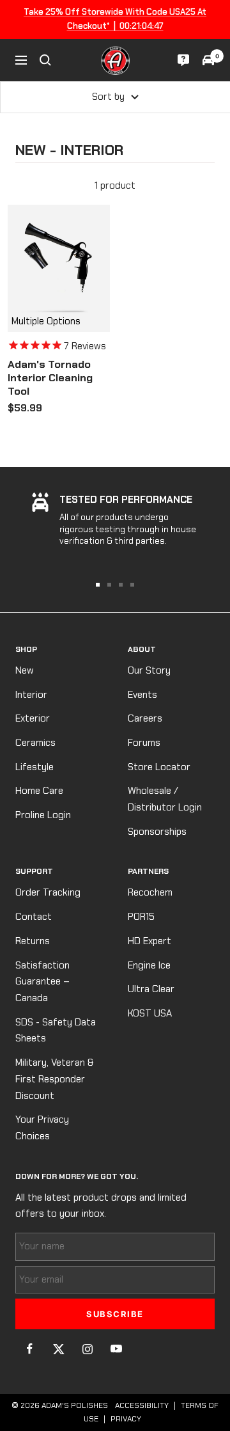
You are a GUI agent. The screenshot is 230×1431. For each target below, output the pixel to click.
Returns (32, 941)
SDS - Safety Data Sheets (55, 1030)
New (24, 670)
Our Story (149, 670)
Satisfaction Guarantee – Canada (42, 981)
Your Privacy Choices (42, 1127)
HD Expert (149, 941)
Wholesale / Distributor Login (165, 799)
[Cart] (208, 60)
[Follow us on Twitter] (58, 1348)
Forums (144, 742)
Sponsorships (157, 831)
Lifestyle (34, 767)
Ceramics (35, 742)
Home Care (39, 790)
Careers (145, 718)
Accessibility (142, 1405)
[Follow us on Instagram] (87, 1348)
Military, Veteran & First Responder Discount (54, 1079)
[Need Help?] (183, 60)
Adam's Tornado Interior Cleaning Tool (50, 377)
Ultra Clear (151, 989)
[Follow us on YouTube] (116, 1348)
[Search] (45, 60)
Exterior (32, 718)
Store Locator (159, 767)
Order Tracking (47, 892)
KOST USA (150, 1013)
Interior (31, 694)
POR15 (141, 916)
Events (142, 694)
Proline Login (43, 815)
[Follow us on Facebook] (29, 1348)
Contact (33, 916)
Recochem (150, 892)
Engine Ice (149, 965)
